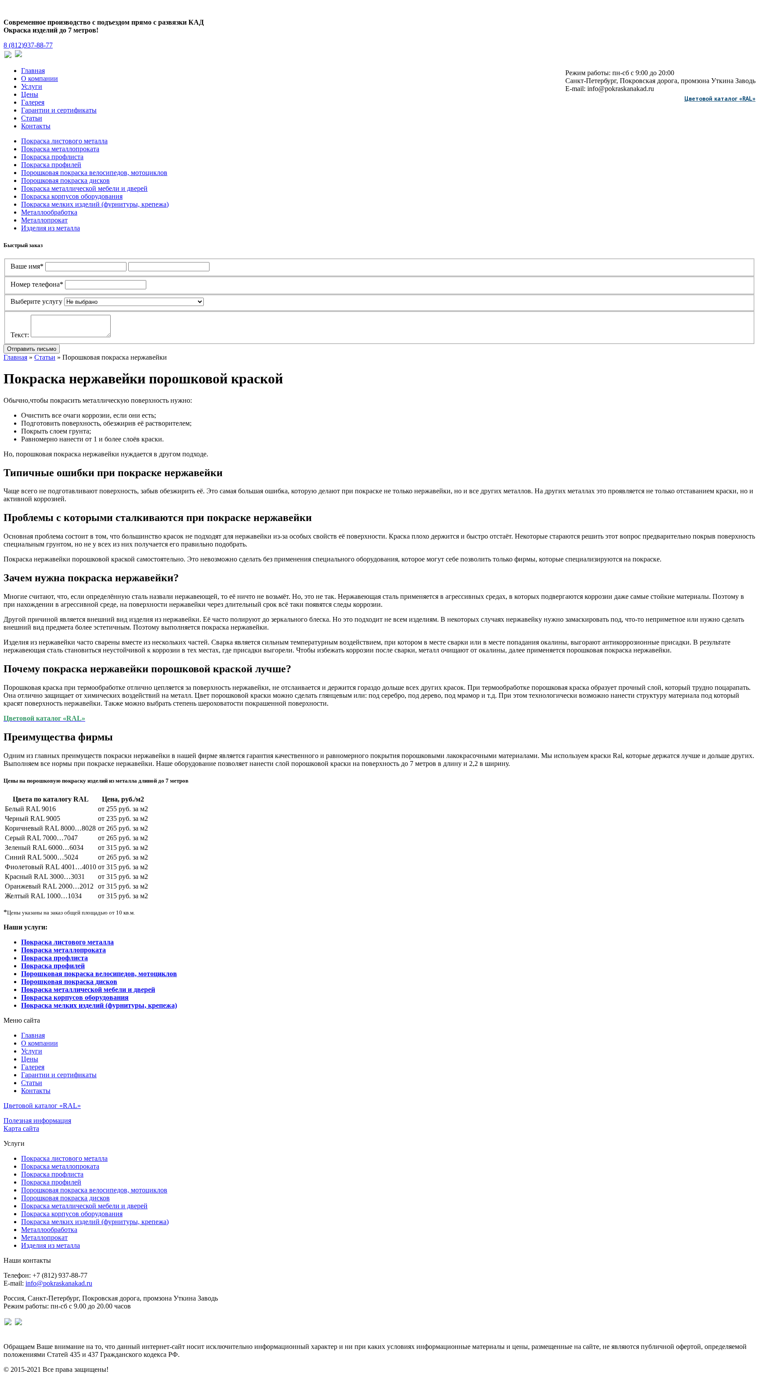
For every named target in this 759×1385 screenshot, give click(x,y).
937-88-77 (28, 45)
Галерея (32, 102)
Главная (33, 70)
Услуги (31, 86)
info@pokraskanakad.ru (58, 1283)
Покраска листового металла (64, 141)
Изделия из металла (50, 228)
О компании (39, 78)
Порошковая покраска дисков (65, 180)
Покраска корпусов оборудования (72, 196)
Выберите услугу (36, 301)
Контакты (36, 126)
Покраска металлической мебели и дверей (84, 188)
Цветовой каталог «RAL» (719, 98)
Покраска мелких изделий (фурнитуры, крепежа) (95, 204)
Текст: (20, 335)
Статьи (31, 118)
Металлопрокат (44, 220)
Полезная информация (37, 1120)
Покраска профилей (51, 164)
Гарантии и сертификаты (59, 110)
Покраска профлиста (52, 156)
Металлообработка (49, 212)
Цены (29, 94)
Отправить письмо (31, 349)
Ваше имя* (27, 266)
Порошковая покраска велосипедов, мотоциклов (94, 172)
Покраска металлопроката (60, 149)
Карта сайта (21, 1128)
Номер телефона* (37, 284)
